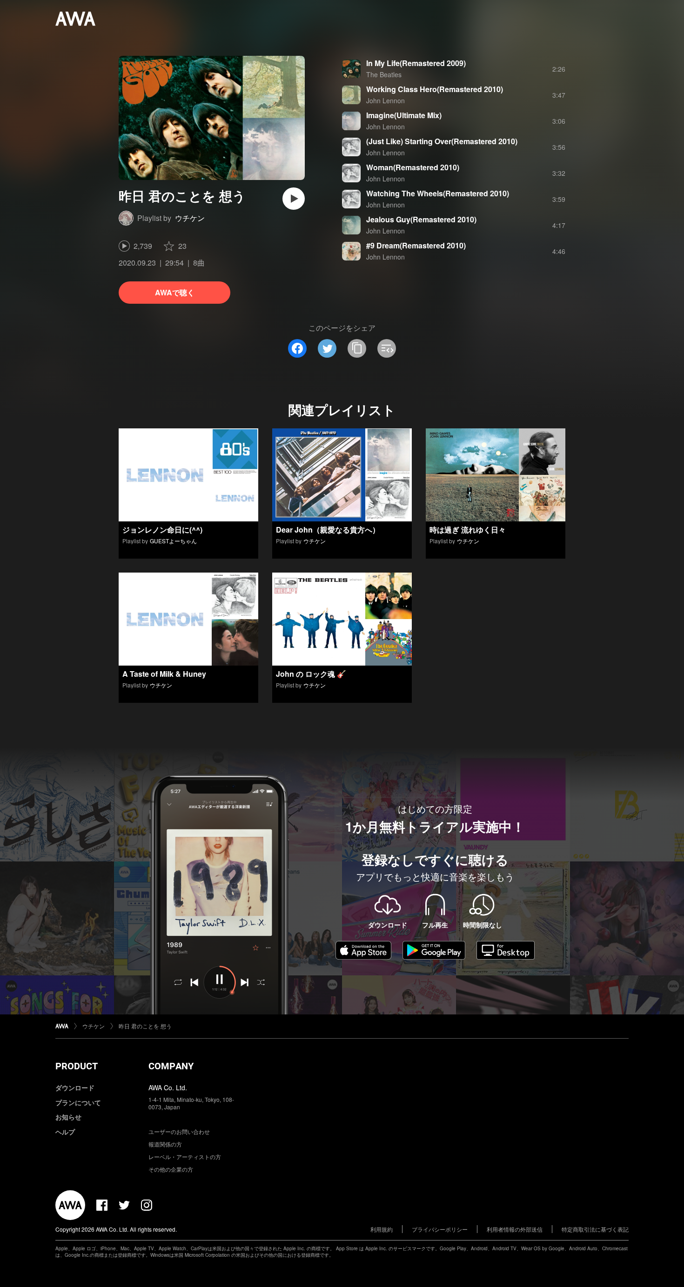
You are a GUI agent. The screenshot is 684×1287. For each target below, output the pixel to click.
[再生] (293, 198)
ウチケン (190, 218)
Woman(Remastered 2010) (412, 167)
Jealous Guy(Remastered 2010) (421, 219)
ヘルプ (65, 1131)
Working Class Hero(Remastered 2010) (434, 89)
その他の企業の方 (170, 1169)
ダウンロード (74, 1087)
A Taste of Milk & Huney (164, 673)
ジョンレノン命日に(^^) (162, 529)
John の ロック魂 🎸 (311, 673)
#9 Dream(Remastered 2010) (416, 245)
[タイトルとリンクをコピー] (357, 348)
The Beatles (384, 74)
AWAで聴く (174, 292)
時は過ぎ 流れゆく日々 (467, 529)
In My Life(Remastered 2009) (416, 63)
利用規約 (381, 1229)
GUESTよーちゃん (173, 541)
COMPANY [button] (171, 1066)
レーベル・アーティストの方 (184, 1156)
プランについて (78, 1102)
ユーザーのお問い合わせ (179, 1131)
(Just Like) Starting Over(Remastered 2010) (441, 141)
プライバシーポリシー (440, 1229)
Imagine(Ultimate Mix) (404, 115)
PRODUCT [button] (76, 1066)
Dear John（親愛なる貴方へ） (328, 529)
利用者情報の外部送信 (515, 1229)
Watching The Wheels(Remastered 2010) (437, 193)
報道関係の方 (165, 1144)
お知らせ (68, 1116)
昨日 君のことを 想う (145, 1026)
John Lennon (385, 100)
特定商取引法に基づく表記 (595, 1229)
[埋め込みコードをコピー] (386, 348)
